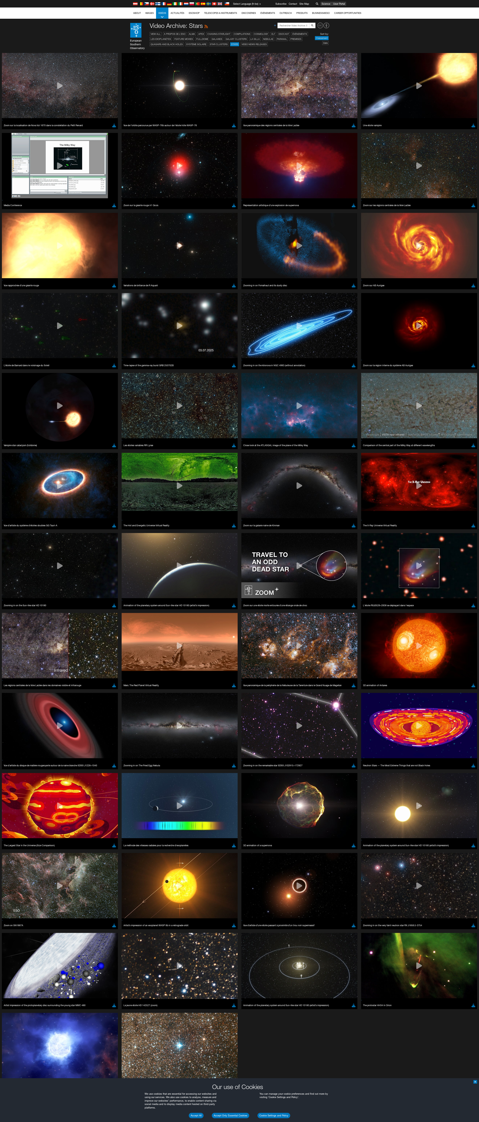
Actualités (177, 13)
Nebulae (268, 39)
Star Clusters (219, 44)
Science (326, 3)
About (137, 13)
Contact (293, 3)
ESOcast (284, 34)
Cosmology (261, 34)
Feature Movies (183, 39)
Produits (302, 13)
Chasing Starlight (218, 34)
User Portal (339, 3)
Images (149, 13)
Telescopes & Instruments (220, 13)
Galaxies (217, 39)
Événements (267, 13)
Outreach (286, 13)
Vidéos (162, 13)
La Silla (255, 39)
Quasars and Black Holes (167, 44)
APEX (201, 34)
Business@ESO (321, 13)
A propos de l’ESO (174, 34)
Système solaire (196, 44)
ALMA (192, 34)
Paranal (282, 39)
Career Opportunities (347, 13)
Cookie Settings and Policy (273, 1115)
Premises (295, 39)
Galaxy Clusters (236, 39)
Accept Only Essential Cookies (230, 1115)
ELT (273, 34)
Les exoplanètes (161, 39)
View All (156, 34)
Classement (322, 38)
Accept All (196, 1115)
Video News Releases (254, 44)
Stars (234, 44)
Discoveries (249, 13)
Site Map (304, 3)
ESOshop (194, 13)
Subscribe (280, 3)
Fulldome (202, 39)
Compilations (242, 34)
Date (325, 43)
